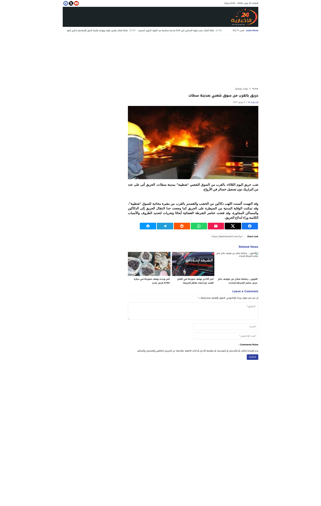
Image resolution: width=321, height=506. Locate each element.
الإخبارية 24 (253, 102)
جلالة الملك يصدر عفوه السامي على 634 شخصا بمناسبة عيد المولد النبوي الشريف (196, 30)
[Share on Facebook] (250, 226)
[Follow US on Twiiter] (70, 3)
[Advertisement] (160, 59)
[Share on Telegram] (165, 226)
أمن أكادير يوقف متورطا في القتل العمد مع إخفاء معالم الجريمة (195, 281)
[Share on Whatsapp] (199, 226)
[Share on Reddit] (182, 226)
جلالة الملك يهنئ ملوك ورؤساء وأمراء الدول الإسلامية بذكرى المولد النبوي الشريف (109, 30)
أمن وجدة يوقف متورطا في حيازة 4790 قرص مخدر (152, 281)
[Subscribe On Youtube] (76, 3)
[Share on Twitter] (233, 226)
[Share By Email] (216, 226)
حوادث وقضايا (241, 89)
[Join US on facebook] (65, 3)
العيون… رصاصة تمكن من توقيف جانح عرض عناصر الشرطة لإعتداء (237, 281)
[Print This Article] (148, 226)
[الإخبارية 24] (160, 17)
